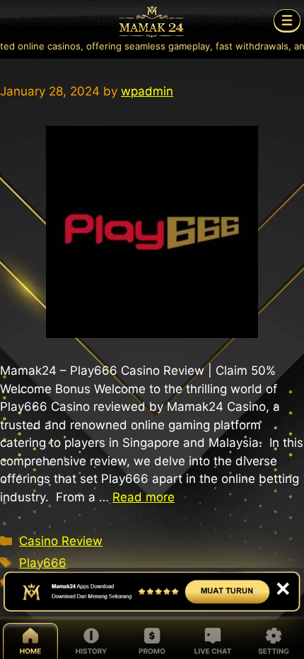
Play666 (42, 563)
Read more (143, 497)
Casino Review (61, 541)
